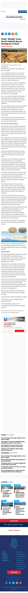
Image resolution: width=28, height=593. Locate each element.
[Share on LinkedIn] (9, 34)
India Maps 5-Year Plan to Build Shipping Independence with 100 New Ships (13, 442)
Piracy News (19, 552)
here (5, 307)
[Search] (4, 12)
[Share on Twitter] (6, 34)
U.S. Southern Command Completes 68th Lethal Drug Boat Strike (7, 493)
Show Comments (14, 530)
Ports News (19, 558)
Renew (21, 524)
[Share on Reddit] (12, 34)
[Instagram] (20, 583)
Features (4, 554)
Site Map (14, 547)
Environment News (21, 566)
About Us (14, 539)
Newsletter (15, 524)
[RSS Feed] (17, 583)
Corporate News (20, 568)
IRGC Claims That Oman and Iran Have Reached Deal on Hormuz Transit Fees (12, 445)
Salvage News (19, 560)
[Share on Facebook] (2, 34)
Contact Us (14, 544)
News (3, 552)
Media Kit (22, 19)
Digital (9, 524)
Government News (21, 564)
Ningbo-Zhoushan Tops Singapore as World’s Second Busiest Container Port (20, 510)
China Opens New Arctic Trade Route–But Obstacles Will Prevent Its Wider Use (13, 471)
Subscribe (14, 572)
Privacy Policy (14, 545)
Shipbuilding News (21, 554)
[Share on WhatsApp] (16, 34)
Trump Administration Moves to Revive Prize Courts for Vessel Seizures (20, 494)
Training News (20, 562)
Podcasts (5, 556)
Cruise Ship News (20, 556)
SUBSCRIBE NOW (22, 11)
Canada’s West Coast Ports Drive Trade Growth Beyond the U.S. (7, 511)
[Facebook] (6, 583)
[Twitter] (13, 583)
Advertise (14, 540)
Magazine (5, 558)
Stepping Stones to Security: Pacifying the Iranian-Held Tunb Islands (13, 463)
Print (5, 524)
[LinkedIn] (10, 583)
